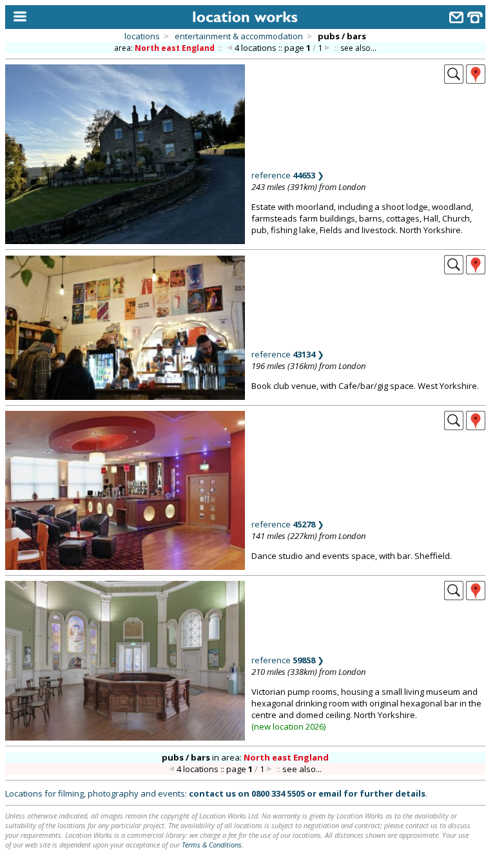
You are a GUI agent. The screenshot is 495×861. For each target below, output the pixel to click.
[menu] (17, 17)
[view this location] (453, 80)
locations (142, 36)
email (330, 793)
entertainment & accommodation (239, 36)
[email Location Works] (456, 19)
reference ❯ (287, 175)
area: (164, 48)
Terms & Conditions (212, 844)
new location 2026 (289, 726)
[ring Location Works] (475, 19)
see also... (358, 48)
